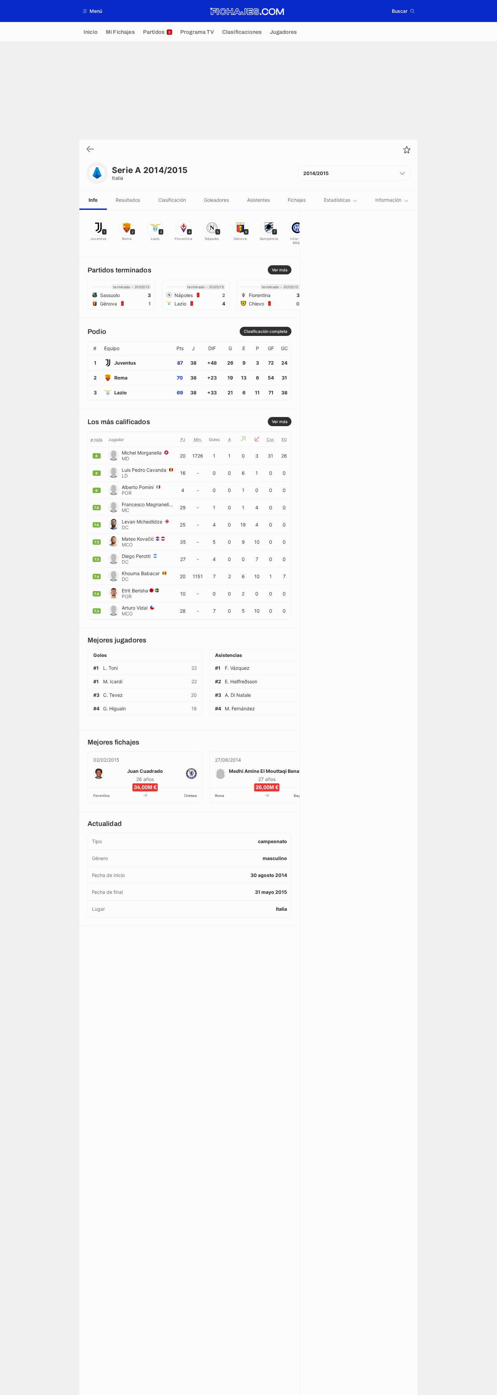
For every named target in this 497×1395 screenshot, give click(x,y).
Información (388, 200)
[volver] (90, 149)
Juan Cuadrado (145, 771)
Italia (117, 178)
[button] (92, 11)
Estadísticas (337, 200)
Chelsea (190, 795)
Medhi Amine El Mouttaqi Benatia (267, 771)
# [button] (94, 348)
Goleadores (216, 200)
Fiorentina (101, 795)
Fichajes (297, 200)
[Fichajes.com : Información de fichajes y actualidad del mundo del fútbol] (247, 11)
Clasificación (172, 200)
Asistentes (258, 200)
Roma (219, 795)
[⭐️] (407, 150)
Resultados (128, 200)
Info (93, 200)
